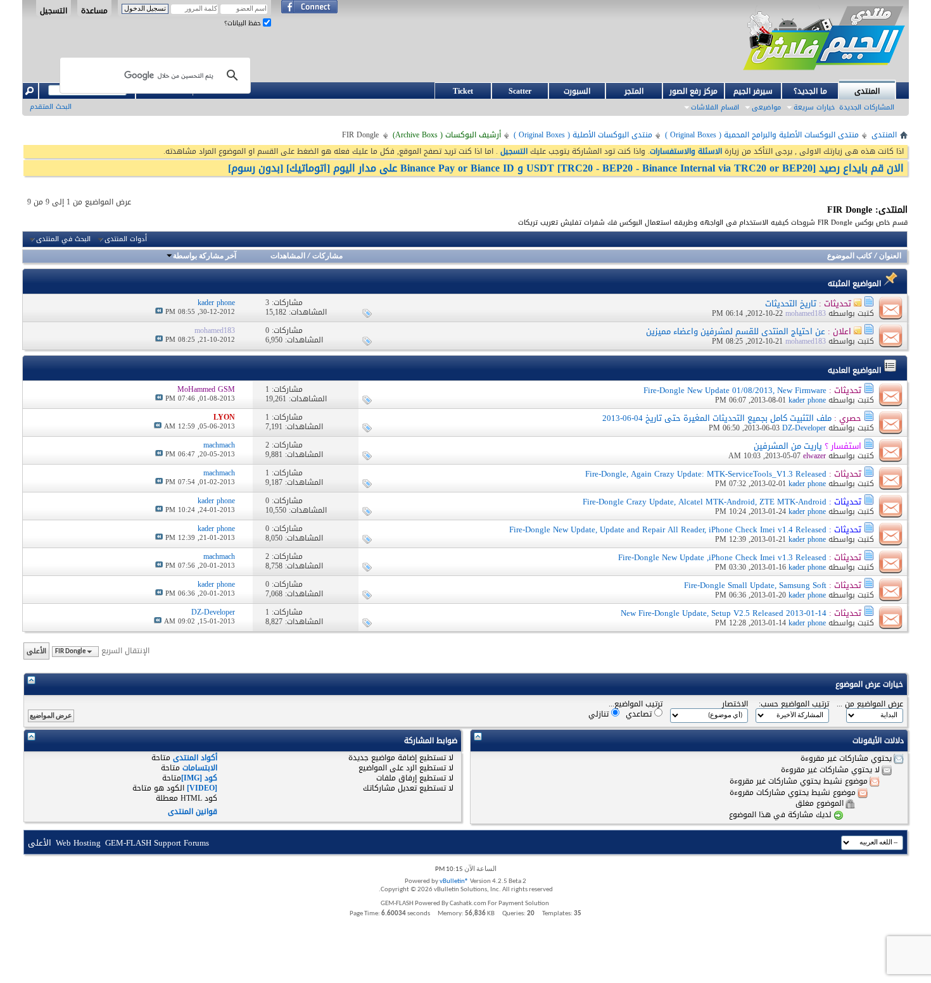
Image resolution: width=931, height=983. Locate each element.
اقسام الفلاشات (715, 107)
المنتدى (867, 91)
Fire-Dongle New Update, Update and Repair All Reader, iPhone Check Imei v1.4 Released (667, 529)
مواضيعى (766, 107)
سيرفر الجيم (753, 91)
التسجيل (53, 10)
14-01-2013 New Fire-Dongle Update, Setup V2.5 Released (723, 613)
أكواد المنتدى (195, 758)
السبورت (577, 91)
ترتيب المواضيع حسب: (794, 704)
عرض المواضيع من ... (870, 704)
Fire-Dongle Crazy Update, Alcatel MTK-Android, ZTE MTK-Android (704, 502)
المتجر (633, 91)
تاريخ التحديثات (790, 303)
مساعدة (94, 10)
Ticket (463, 91)
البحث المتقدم (51, 106)
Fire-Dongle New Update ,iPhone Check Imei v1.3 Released (722, 557)
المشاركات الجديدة (866, 107)
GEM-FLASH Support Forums (157, 843)
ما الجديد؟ (810, 91)
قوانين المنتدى (192, 811)
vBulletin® (454, 881)
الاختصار (735, 704)
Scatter (520, 91)
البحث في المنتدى (63, 239)
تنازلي (599, 713)
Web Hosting (78, 843)
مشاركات (327, 256)
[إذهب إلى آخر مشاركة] (159, 311)
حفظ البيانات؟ (243, 23)
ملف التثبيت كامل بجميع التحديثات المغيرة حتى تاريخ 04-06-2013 (717, 418)
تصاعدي (640, 713)
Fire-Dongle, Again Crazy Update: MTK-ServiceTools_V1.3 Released (705, 474)
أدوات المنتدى (125, 239)
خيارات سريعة (814, 107)
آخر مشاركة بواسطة (204, 256)
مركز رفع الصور (693, 91)
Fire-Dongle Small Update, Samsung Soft (755, 585)
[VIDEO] (202, 788)
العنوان (890, 256)
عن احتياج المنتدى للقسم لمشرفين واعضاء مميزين (735, 331)
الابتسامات (199, 768)
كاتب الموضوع (849, 256)
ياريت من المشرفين (788, 446)
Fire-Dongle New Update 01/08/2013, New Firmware (734, 390)
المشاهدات (287, 256)
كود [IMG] (199, 778)
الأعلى (36, 651)
